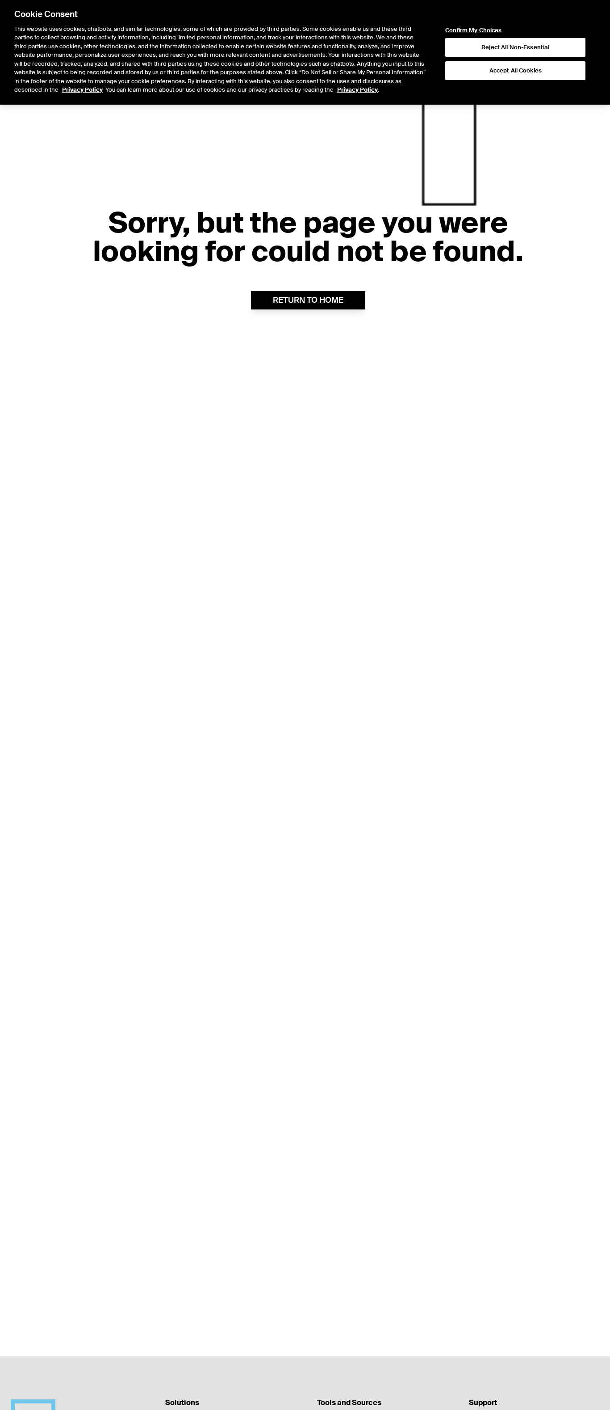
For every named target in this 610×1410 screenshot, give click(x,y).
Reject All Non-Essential (515, 47)
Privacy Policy (82, 90)
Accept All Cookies (515, 70)
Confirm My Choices (473, 30)
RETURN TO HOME (308, 300)
